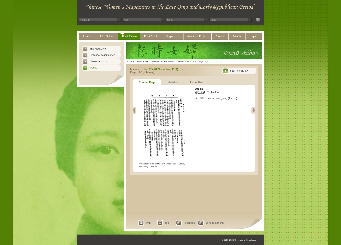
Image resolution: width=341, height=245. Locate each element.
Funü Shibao (129, 36)
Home (86, 36)
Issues (93, 67)
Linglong (170, 36)
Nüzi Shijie (106, 36)
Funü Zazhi (150, 36)
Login (253, 36)
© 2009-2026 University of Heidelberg (239, 240)
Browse (220, 36)
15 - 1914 (191, 61)
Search (237, 36)
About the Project (197, 36)
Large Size (196, 82)
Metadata (173, 82)
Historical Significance (102, 55)
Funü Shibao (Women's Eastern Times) (156, 61)
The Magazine (98, 48)
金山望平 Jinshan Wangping (211, 98)
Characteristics (98, 61)
